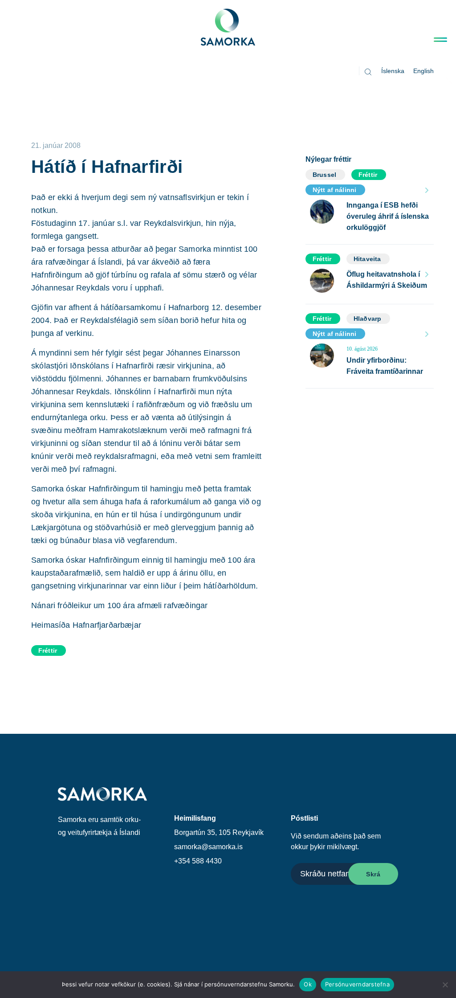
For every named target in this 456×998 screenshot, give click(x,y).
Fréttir (47, 650)
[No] (444, 984)
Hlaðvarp (367, 318)
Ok (308, 984)
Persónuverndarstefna (357, 984)
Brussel (324, 174)
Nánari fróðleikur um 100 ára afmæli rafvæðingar (119, 605)
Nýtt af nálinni (334, 189)
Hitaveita (367, 258)
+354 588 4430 (198, 861)
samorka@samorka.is (208, 847)
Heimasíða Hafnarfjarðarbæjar (86, 625)
